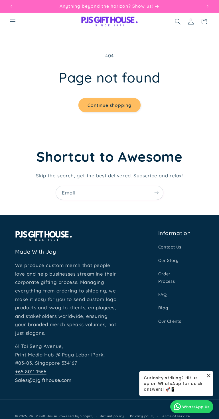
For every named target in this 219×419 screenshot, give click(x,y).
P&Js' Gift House (43, 416)
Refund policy (112, 416)
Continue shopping (110, 105)
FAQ (162, 294)
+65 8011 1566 (30, 371)
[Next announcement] (207, 6)
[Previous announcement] (11, 6)
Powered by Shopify (76, 416)
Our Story (168, 260)
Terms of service (175, 416)
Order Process (166, 277)
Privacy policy (142, 416)
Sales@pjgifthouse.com (43, 380)
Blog (163, 307)
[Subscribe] (156, 193)
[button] (12, 21)
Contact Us (169, 247)
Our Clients (169, 321)
